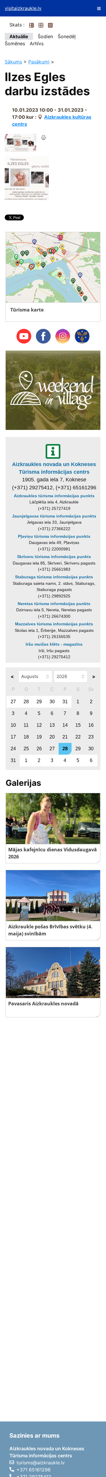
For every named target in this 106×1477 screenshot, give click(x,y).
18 (26, 736)
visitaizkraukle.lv (23, 8)
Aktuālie (18, 36)
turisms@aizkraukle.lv (40, 1463)
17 (13, 736)
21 (65, 736)
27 (13, 701)
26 (39, 748)
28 (26, 701)
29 (39, 701)
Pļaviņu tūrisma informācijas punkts (54, 536)
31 (65, 701)
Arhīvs (37, 43)
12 (39, 725)
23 (91, 736)
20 (52, 736)
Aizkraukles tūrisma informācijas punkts (54, 495)
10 (13, 725)
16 (91, 725)
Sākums (13, 62)
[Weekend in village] (53, 390)
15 (78, 725)
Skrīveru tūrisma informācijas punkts (54, 556)
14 (65, 725)
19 (39, 736)
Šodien (45, 36)
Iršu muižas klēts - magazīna (54, 644)
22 (78, 736)
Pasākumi (38, 62)
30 (52, 701)
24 (13, 748)
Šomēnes (15, 43)
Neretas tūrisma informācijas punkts (54, 603)
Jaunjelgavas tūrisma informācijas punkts (54, 516)
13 (52, 725)
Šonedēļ (67, 36)
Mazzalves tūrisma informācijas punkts (54, 624)
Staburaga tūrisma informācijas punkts (54, 577)
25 (26, 748)
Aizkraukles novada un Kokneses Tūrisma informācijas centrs (54, 468)
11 (26, 725)
